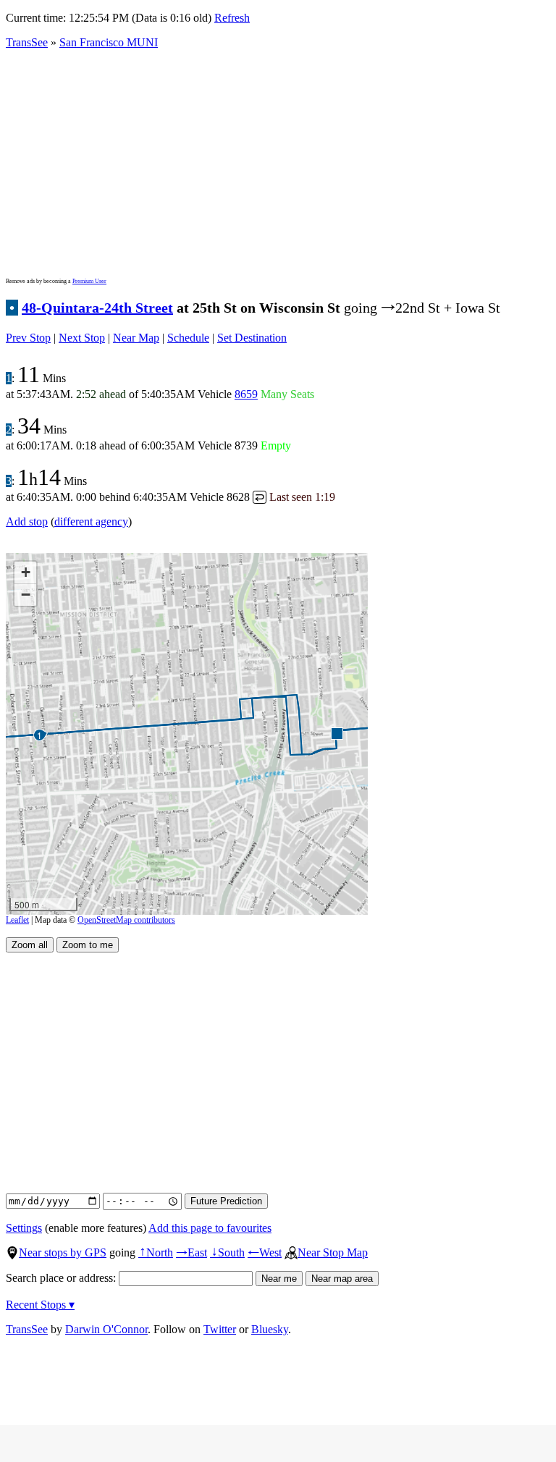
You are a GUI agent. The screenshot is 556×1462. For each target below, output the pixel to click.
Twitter (219, 1329)
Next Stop (82, 337)
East (191, 1252)
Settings (24, 1228)
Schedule (188, 337)
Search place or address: (62, 1278)
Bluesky (269, 1329)
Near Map (136, 337)
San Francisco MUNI (108, 42)
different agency (91, 521)
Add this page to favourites (209, 1228)
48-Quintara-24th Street (97, 308)
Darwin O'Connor (106, 1329)
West (265, 1252)
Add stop (27, 521)
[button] (336, 732)
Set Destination (252, 337)
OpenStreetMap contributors (126, 920)
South (227, 1252)
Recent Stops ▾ (40, 1304)
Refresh (232, 18)
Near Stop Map (333, 1252)
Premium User (89, 281)
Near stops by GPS (62, 1252)
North (155, 1252)
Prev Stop (28, 337)
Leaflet (17, 920)
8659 (246, 394)
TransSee (27, 42)
